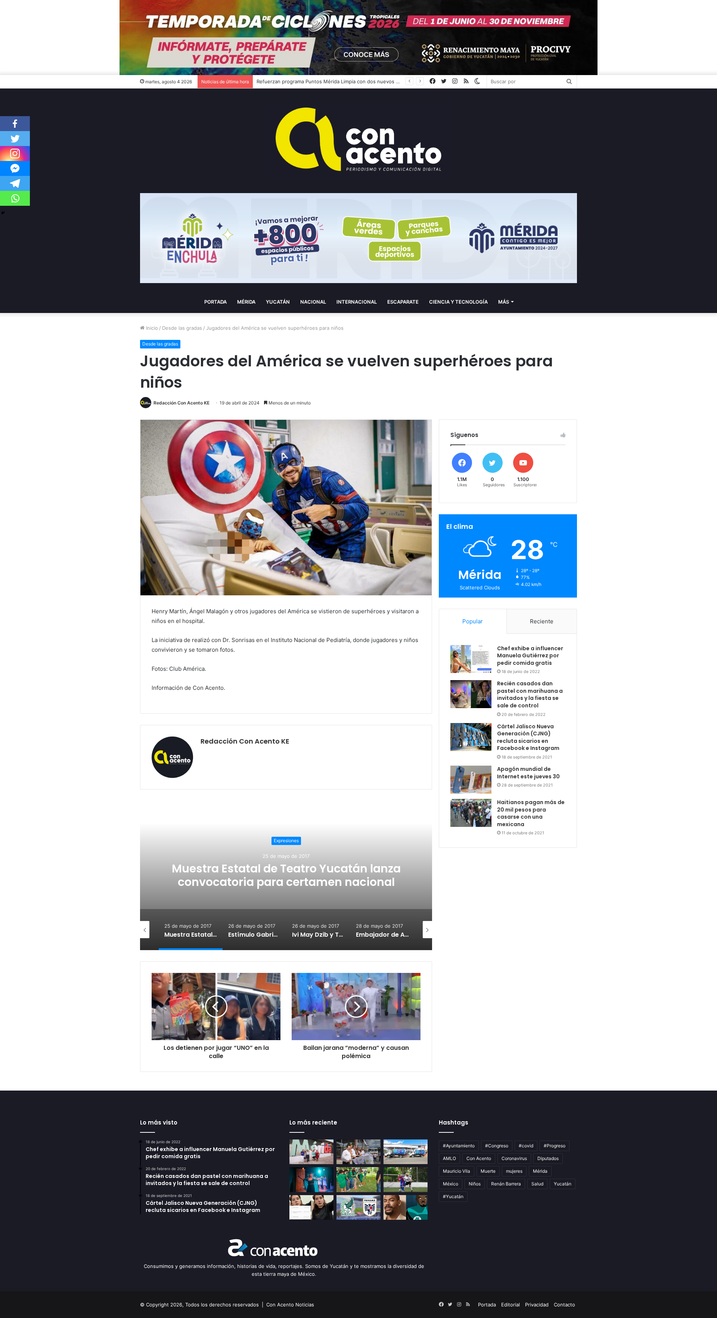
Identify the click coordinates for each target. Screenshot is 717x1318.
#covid (526, 1145)
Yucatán (278, 302)
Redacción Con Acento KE (181, 403)
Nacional (313, 302)
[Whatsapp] (15, 198)
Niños (475, 1184)
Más (503, 302)
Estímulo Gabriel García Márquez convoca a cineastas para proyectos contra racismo (286, 875)
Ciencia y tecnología (458, 302)
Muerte (488, 1171)
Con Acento (478, 1158)
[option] (286, 875)
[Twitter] (15, 138)
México (450, 1184)
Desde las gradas (182, 328)
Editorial (510, 1305)
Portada (215, 302)
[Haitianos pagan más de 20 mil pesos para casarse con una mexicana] (470, 813)
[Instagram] (15, 153)
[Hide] (3, 213)
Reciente (541, 621)
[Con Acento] (358, 140)
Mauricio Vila (456, 1171)
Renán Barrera (506, 1184)
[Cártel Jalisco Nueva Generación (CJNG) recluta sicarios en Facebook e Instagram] (470, 737)
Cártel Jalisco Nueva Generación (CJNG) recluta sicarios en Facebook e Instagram (528, 737)
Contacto (564, 1305)
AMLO (449, 1158)
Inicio (151, 328)
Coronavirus (514, 1158)
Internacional (356, 302)
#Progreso (554, 1145)
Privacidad (537, 1305)
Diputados (548, 1158)
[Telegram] (15, 183)
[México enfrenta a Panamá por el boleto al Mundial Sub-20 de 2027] (358, 1207)
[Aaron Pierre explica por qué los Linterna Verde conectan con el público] (406, 1207)
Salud (537, 1184)
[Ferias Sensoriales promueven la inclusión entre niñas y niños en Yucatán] (358, 1179)
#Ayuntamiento (459, 1145)
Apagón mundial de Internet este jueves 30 (528, 772)
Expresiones (286, 840)
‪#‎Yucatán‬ (453, 1196)
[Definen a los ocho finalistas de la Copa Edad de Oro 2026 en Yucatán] (406, 1179)
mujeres (514, 1171)
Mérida (246, 302)
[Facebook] (15, 123)
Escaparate (403, 302)
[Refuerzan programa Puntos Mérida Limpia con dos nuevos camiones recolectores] (406, 1152)
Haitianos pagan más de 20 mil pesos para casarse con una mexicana (531, 813)
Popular (472, 621)
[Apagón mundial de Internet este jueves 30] (470, 780)
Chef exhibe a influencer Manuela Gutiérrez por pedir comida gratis (530, 656)
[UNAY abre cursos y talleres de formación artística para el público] (311, 1179)
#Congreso (496, 1145)
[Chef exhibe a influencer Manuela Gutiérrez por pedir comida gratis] (470, 659)
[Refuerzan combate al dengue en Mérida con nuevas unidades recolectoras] (358, 1152)
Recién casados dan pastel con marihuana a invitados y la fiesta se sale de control (530, 694)
